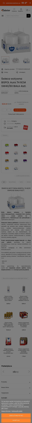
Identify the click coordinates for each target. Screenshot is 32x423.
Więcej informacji (6, 411)
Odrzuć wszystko (16, 415)
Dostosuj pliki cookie (16, 411)
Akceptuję (16, 420)
